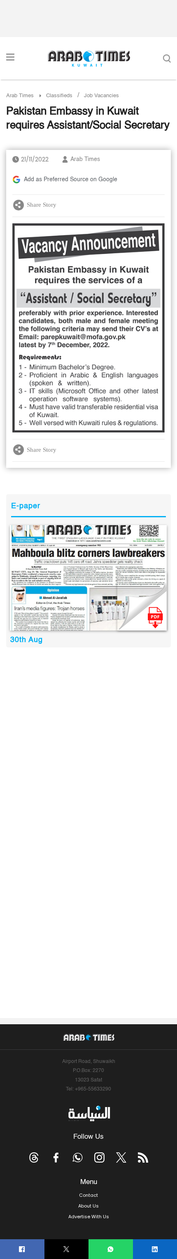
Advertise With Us (88, 1216)
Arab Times (20, 95)
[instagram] (99, 1157)
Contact (88, 1195)
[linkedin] (155, 1249)
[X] (66, 1249)
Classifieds (59, 95)
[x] (121, 1157)
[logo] (88, 58)
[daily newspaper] (88, 577)
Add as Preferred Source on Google (70, 179)
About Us (88, 1206)
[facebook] (22, 1249)
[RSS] (143, 1157)
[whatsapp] (110, 1249)
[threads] (34, 1157)
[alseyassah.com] (88, 1113)
